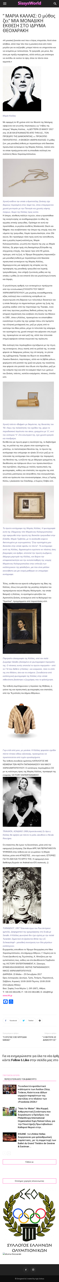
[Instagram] (33, 1269)
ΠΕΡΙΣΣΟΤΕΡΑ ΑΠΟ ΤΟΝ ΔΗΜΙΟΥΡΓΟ (20, 1079)
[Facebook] (26, 1269)
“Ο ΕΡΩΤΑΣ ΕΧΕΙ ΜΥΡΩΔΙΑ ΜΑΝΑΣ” (15, 1038)
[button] (55, 3)
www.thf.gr (7, 995)
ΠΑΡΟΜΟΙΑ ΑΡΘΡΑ (11, 1075)
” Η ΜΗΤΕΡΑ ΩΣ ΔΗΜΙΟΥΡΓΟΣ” (49, 1038)
